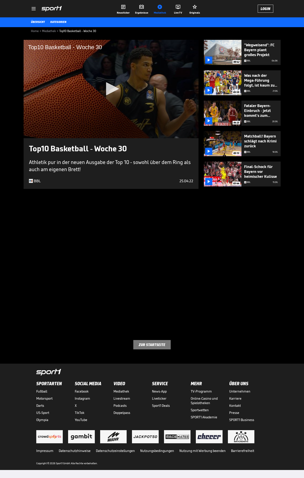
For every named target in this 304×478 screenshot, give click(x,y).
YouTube (81, 420)
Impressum (44, 451)
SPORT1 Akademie (204, 417)
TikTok (79, 413)
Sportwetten (200, 410)
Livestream (121, 398)
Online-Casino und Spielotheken (204, 400)
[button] (111, 89)
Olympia (42, 420)
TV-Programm (201, 391)
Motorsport (44, 398)
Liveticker (159, 398)
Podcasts (120, 405)
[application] (111, 89)
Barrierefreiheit (242, 451)
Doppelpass (121, 413)
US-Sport (42, 413)
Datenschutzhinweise (75, 451)
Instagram (82, 398)
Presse (234, 413)
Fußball (41, 391)
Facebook (82, 391)
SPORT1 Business (241, 420)
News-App (159, 391)
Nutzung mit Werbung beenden (202, 451)
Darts (40, 405)
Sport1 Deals (161, 405)
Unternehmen (239, 391)
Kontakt (235, 405)
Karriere (235, 398)
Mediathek (121, 391)
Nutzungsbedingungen (157, 451)
